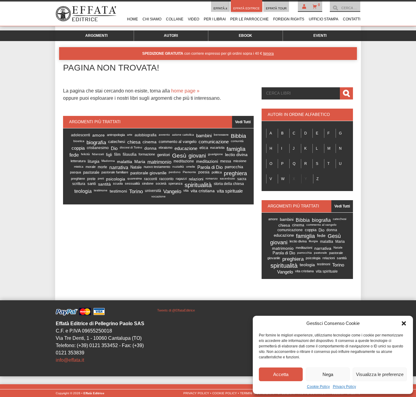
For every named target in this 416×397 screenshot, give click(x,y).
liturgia (93, 161)
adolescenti (80, 135)
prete (91, 179)
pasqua (75, 172)
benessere (221, 134)
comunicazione (214, 141)
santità (104, 184)
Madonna (108, 160)
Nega (328, 374)
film (117, 154)
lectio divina (236, 154)
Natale (136, 167)
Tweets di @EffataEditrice (176, 310)
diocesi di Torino (131, 147)
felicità (85, 154)
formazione (147, 154)
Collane (174, 19)
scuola (118, 183)
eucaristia (217, 147)
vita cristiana (203, 191)
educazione (186, 148)
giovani (197, 155)
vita (186, 190)
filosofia (129, 154)
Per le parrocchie (249, 19)
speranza (175, 183)
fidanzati (98, 154)
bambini (204, 135)
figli (109, 154)
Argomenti (96, 35)
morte (102, 167)
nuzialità (178, 166)
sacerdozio (227, 178)
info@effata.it (70, 360)
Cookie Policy (318, 387)
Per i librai (215, 19)
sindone (147, 183)
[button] (404, 323)
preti (101, 178)
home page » (185, 90)
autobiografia (146, 135)
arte (129, 134)
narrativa (118, 167)
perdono (175, 172)
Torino (136, 191)
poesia (204, 172)
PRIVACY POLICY (196, 393)
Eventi (319, 35)
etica (203, 148)
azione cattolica (183, 134)
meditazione (184, 161)
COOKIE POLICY (224, 393)
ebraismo (165, 147)
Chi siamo (152, 19)
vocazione (158, 196)
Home (132, 19)
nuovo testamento (157, 167)
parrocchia (234, 167)
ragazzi (181, 178)
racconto (166, 179)
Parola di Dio (210, 167)
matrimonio (159, 162)
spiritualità (198, 185)
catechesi (116, 141)
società (161, 183)
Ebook (245, 35)
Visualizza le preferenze (380, 374)
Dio (114, 148)
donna (150, 148)
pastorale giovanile (148, 172)
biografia (96, 142)
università (153, 191)
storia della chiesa (229, 184)
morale (91, 167)
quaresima (134, 178)
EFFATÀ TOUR (276, 8)
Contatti (351, 19)
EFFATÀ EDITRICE (246, 8)
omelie (190, 166)
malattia (124, 161)
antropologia (116, 135)
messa (225, 161)
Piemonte (189, 172)
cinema (150, 141)
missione (239, 161)
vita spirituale (230, 191)
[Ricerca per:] (345, 8)
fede (74, 155)
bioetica (78, 141)
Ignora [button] (268, 53)
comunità (237, 141)
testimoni (118, 191)
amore (98, 135)
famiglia (236, 149)
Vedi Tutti (243, 122)
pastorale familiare (114, 172)
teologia (83, 191)
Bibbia (238, 136)
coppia (78, 148)
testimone (101, 190)
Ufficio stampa (323, 19)
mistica (78, 166)
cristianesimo (98, 148)
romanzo (212, 178)
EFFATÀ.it (220, 8)
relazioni (196, 179)
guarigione (215, 154)
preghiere (78, 178)
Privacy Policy (344, 387)
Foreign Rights (288, 19)
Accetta (280, 374)
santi (91, 184)
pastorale (91, 172)
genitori (163, 154)
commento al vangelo (177, 141)
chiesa (133, 142)
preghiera (235, 173)
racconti (150, 179)
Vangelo (172, 191)
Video (193, 19)
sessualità (132, 183)
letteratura (78, 161)
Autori (171, 35)
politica (217, 172)
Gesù (179, 155)
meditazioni (207, 161)
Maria (139, 161)
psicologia (115, 179)
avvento (164, 134)
